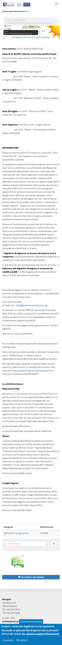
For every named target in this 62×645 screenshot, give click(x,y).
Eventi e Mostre (20, 20)
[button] (31, 577)
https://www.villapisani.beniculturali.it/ (31, 370)
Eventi (5, 31)
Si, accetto (8, 640)
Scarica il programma (17, 533)
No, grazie (21, 640)
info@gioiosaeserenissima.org (31, 305)
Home (8, 20)
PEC (13, 617)
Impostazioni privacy (31, 621)
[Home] (17, 11)
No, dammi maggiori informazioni (40, 633)
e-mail (5, 617)
